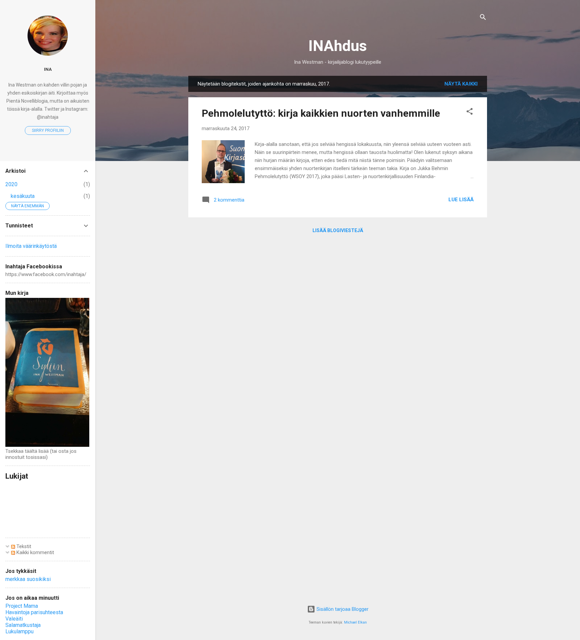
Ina (48, 69)
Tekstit (23, 546)
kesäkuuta (23, 196)
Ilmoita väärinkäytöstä (31, 246)
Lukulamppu (19, 631)
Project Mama (21, 606)
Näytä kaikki (461, 84)
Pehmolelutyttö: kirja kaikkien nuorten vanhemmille (321, 113)
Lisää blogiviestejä (337, 230)
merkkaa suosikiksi (28, 579)
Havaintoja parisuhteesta (34, 612)
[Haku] (483, 18)
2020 (11, 184)
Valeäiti (14, 619)
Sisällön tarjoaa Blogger (342, 609)
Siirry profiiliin (48, 130)
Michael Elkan (355, 622)
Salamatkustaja (23, 625)
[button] (470, 112)
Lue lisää (461, 200)
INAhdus (337, 46)
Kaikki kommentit (34, 552)
